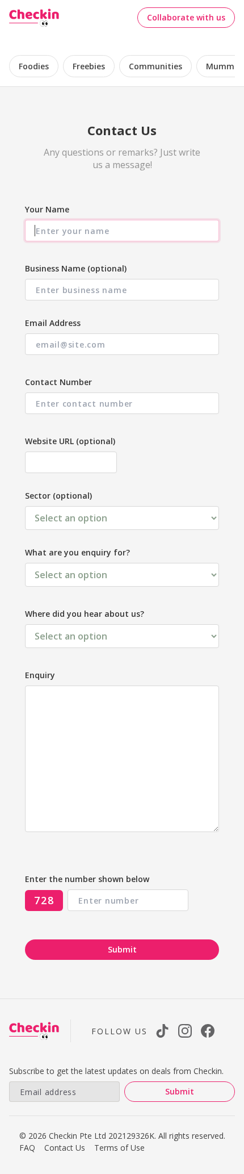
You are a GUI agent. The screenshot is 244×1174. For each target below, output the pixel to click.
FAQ (27, 1147)
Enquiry (40, 675)
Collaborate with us (186, 17)
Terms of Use (119, 1147)
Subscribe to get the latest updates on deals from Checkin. (116, 1071)
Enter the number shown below (87, 879)
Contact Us (64, 1147)
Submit (122, 949)
